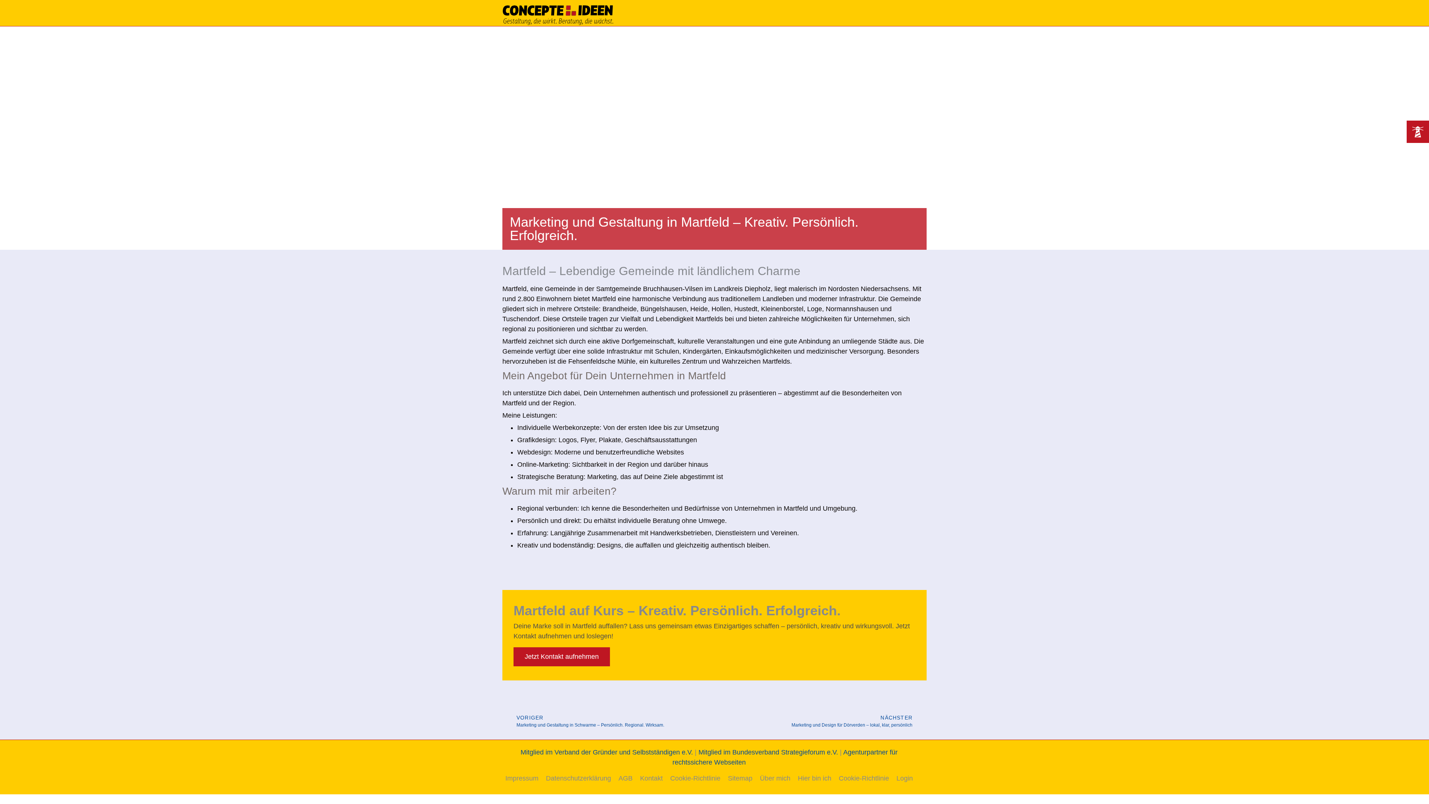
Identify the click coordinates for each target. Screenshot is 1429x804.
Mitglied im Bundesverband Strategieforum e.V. (768, 752)
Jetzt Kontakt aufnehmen (562, 656)
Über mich (775, 778)
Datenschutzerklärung (578, 778)
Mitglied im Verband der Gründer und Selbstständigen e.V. (607, 752)
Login (904, 778)
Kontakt (651, 778)
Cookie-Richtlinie (695, 778)
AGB (625, 778)
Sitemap (740, 778)
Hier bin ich (814, 778)
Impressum (521, 778)
